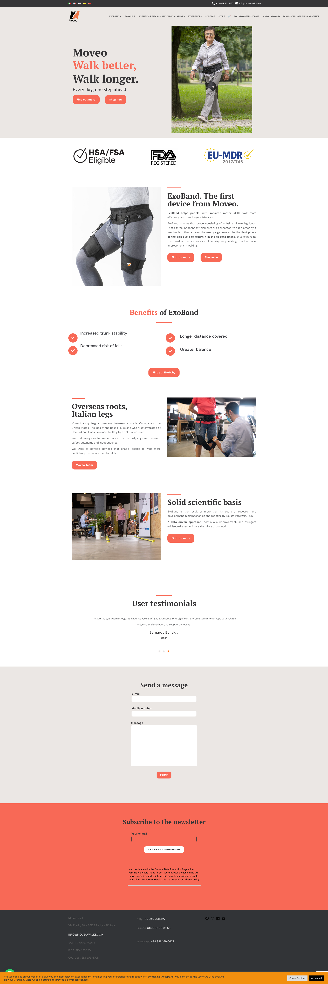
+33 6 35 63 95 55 (158, 928)
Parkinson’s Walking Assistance (301, 16)
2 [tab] (164, 651)
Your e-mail (139, 833)
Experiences (195, 16)
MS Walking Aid (271, 16)
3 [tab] (168, 651)
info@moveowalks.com (250, 3)
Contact (210, 16)
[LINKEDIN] (218, 920)
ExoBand (114, 16)
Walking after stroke (246, 16)
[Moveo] (74, 16)
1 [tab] (159, 651)
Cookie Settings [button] (297, 978)
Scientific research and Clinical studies (162, 16)
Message (137, 723)
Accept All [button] (316, 978)
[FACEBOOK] (207, 919)
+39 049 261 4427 (224, 3)
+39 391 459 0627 (162, 941)
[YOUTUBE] (223, 920)
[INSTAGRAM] (212, 920)
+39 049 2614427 (154, 919)
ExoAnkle (130, 16)
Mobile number (142, 708)
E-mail (136, 694)
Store (221, 16)
